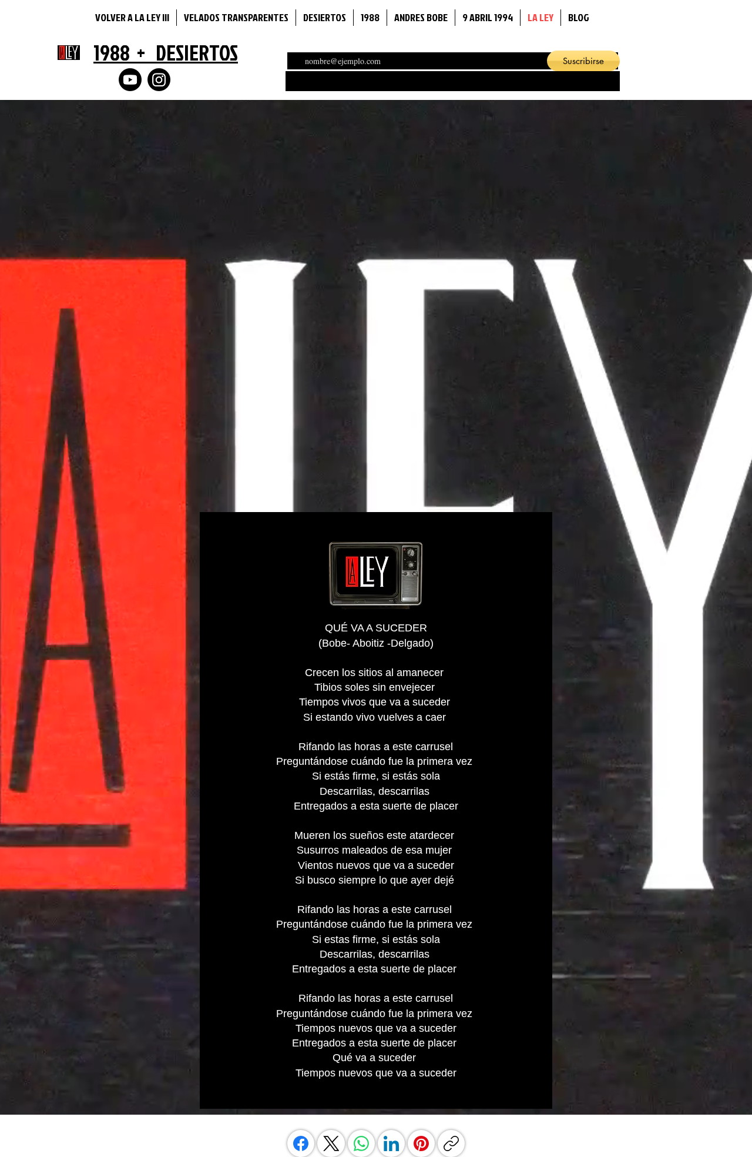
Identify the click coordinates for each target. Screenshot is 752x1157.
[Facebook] (300, 1143)
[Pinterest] (421, 1143)
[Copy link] (451, 1143)
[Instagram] (158, 79)
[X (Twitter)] (331, 1143)
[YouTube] (130, 79)
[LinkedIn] (391, 1143)
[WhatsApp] (361, 1143)
